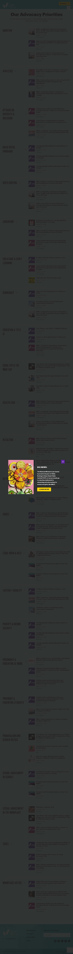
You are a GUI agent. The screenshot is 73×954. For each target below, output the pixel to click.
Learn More (44, 489)
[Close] (63, 461)
